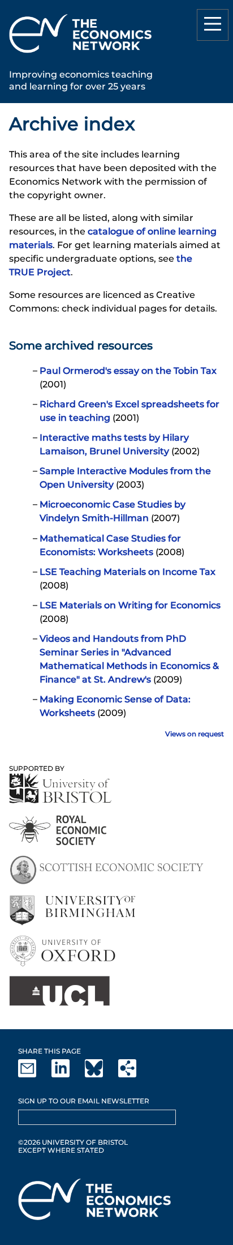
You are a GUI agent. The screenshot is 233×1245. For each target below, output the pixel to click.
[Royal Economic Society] (58, 830)
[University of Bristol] (60, 788)
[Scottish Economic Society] (106, 870)
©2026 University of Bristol (73, 1142)
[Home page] (80, 54)
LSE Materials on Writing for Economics (130, 605)
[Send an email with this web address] (34, 1075)
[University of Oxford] (63, 950)
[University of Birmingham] (72, 910)
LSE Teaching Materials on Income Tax (127, 571)
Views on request (194, 734)
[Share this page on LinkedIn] (67, 1075)
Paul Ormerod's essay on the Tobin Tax (128, 370)
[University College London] (59, 991)
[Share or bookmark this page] (134, 1075)
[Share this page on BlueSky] (100, 1075)
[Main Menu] (212, 25)
